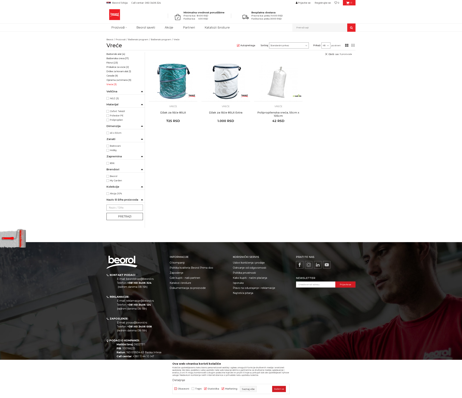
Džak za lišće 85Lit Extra (225, 112)
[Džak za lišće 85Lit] (173, 81)
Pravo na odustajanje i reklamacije (254, 288)
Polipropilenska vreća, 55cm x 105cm (278, 114)
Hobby (113, 150)
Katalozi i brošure (180, 283)
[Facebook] (299, 264)
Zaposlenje (176, 272)
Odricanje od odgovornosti (249, 267)
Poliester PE (116, 115)
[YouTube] (326, 264)
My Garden (116, 180)
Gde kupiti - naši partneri (185, 277)
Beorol (109, 39)
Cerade (112, 75)
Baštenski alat (115, 54)
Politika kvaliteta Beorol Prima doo (191, 267)
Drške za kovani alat (118, 71)
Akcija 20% (116, 193)
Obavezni (183, 388)
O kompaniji (177, 262)
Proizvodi (121, 39)
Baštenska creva (117, 58)
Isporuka (238, 283)
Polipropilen (116, 120)
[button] (324, 28)
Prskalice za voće (117, 67)
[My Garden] (297, 95)
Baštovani (115, 146)
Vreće (111, 84)
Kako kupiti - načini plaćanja (250, 277)
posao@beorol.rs (136, 322)
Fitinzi (112, 62)
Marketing (231, 388)
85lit (112, 163)
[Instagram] (308, 264)
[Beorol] (114, 14)
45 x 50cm (115, 133)
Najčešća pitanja (243, 293)
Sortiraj (264, 45)
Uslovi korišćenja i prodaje (249, 262)
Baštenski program (138, 39)
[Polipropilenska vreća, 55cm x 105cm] (278, 81)
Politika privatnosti (244, 272)
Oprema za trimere (118, 80)
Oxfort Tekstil (117, 111)
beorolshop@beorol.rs (140, 279)
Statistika (213, 388)
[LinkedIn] (317, 264)
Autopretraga (247, 45)
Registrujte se (323, 2)
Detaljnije (178, 380)
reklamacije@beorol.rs (140, 300)
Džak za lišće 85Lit (173, 112)
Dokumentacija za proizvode (188, 288)
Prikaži (317, 45)
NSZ (114, 98)
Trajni (198, 388)
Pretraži (125, 216)
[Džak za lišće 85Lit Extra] (225, 81)
